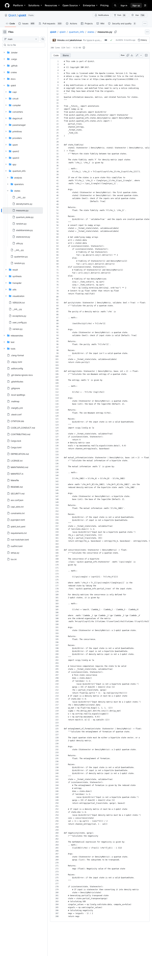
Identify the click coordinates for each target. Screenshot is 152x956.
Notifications (103, 15)
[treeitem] (22, 210)
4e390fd (119, 40)
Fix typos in (88, 40)
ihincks (61, 40)
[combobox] (25, 45)
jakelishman (76, 40)
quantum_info (76, 31)
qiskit (22, 15)
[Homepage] (7, 5)
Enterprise (89, 5)
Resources (51, 5)
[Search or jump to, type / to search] (114, 5)
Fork (121, 15)
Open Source (70, 5)
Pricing (104, 5)
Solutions (33, 5)
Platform (18, 5)
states (90, 31)
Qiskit (12, 15)
